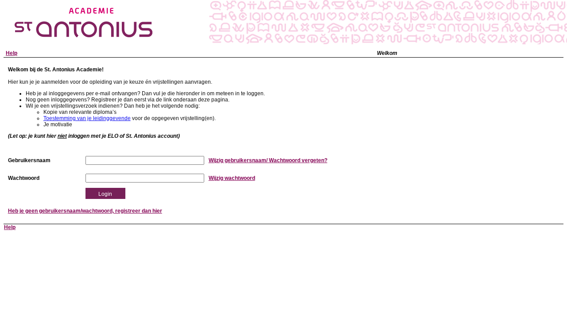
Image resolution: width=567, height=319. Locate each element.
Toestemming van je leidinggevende (87, 118)
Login (105, 194)
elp (11, 53)
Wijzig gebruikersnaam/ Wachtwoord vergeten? (268, 160)
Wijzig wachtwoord (232, 178)
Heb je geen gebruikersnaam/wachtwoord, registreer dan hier (85, 211)
